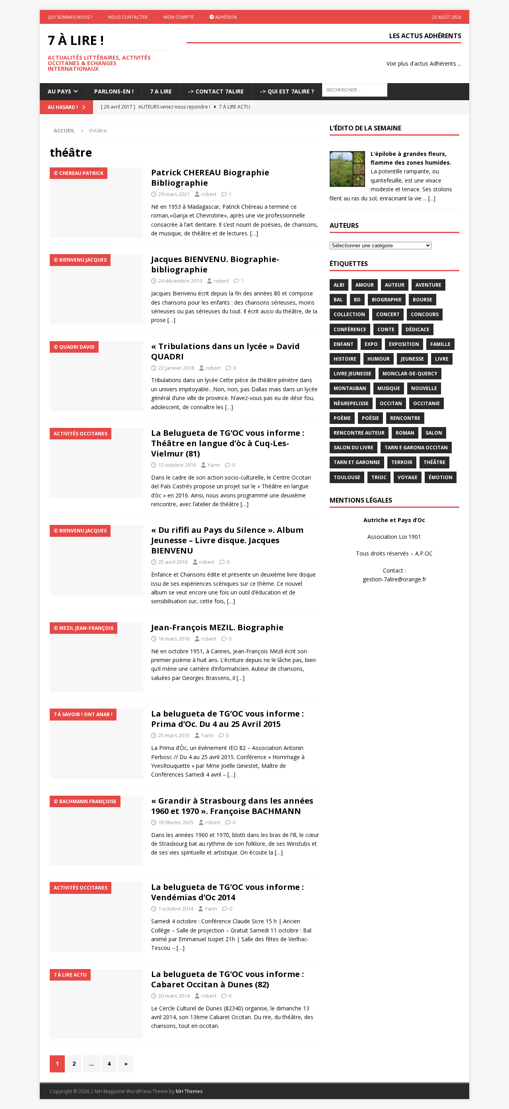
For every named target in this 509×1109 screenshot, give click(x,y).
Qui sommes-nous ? (70, 17)
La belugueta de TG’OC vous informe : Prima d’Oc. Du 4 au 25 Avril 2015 (227, 718)
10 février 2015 (176, 822)
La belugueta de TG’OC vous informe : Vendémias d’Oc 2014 (227, 892)
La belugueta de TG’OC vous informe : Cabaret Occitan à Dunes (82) (227, 979)
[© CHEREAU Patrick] (96, 202)
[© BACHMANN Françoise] (96, 831)
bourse (422, 299)
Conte (385, 329)
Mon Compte (178, 17)
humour (378, 358)
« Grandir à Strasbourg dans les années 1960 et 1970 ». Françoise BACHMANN (232, 805)
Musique (388, 388)
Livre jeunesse (352, 373)
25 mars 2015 (174, 735)
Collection (349, 314)
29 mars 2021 (174, 194)
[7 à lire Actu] (96, 1004)
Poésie (370, 418)
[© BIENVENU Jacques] (96, 289)
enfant (344, 344)
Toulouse (347, 477)
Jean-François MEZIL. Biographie (217, 627)
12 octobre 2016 (177, 464)
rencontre (405, 418)
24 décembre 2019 (180, 280)
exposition (404, 344)
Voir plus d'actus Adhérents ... (424, 63)
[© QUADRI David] (96, 376)
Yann (214, 464)
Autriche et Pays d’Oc (394, 520)
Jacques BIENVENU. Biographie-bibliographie (215, 264)
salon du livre (353, 447)
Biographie (387, 299)
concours (425, 314)
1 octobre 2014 (175, 908)
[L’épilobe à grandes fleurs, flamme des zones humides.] (347, 182)
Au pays (59, 91)
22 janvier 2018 (176, 367)
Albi (339, 285)
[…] (254, 233)
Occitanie (426, 403)
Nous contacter (128, 17)
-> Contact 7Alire (216, 91)
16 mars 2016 (174, 638)
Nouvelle (424, 388)
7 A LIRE (161, 91)
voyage (408, 477)
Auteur (394, 285)
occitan (391, 403)
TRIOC (379, 477)
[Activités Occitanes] (96, 463)
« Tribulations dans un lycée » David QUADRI (225, 351)
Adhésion (225, 17)
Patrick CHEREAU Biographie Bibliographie (210, 177)
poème (342, 418)
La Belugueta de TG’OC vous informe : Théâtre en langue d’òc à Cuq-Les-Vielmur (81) (227, 443)
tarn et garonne (357, 462)
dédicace (417, 329)
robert (208, 194)
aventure (428, 285)
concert (388, 314)
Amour (365, 285)
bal (338, 299)
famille (440, 344)
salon (433, 432)
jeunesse (412, 358)
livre (442, 358)
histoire (345, 358)
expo (371, 344)
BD (357, 299)
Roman (405, 432)
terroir (401, 462)
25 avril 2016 (173, 561)
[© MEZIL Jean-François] (96, 657)
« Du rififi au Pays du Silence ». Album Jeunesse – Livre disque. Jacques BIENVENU (227, 540)
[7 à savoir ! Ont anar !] (96, 744)
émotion (441, 477)
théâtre (434, 462)
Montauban (350, 388)
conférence (350, 329)
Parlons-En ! (114, 91)
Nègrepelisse (351, 403)
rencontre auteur (359, 432)
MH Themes (189, 1091)
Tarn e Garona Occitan (416, 447)
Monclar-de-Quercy (410, 373)
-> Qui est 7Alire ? (287, 91)
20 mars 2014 (174, 995)
